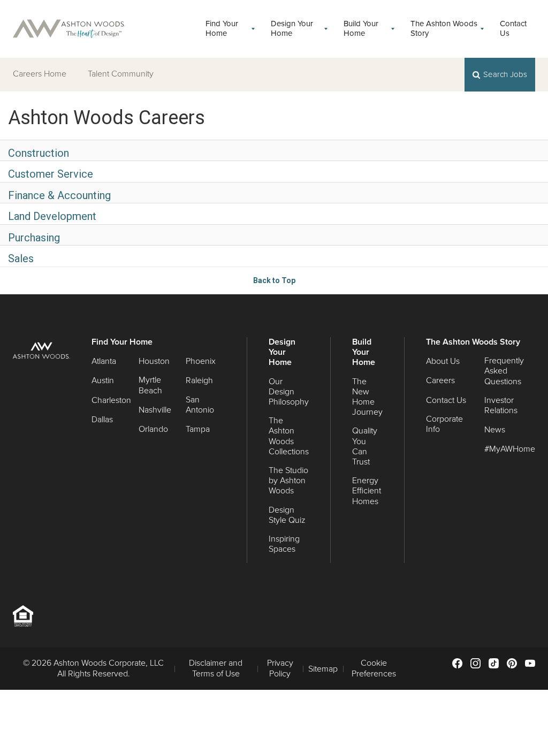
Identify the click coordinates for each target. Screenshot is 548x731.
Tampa (198, 429)
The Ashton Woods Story (443, 29)
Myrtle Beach (150, 385)
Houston (154, 361)
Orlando (153, 429)
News (494, 430)
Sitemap (323, 669)
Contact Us (513, 29)
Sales (21, 258)
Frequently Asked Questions (504, 371)
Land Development (52, 216)
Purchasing (34, 237)
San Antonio (200, 405)
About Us (443, 361)
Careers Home (39, 73)
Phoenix (201, 361)
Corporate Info (444, 424)
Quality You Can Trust (364, 446)
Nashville (155, 410)
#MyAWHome (509, 449)
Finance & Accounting (59, 195)
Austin (103, 381)
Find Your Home (222, 29)
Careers (440, 381)
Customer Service (50, 173)
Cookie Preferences (374, 668)
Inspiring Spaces (284, 544)
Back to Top (274, 280)
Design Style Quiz (287, 515)
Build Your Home (361, 29)
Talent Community (121, 73)
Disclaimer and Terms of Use (215, 668)
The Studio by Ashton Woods (288, 481)
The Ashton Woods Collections (289, 436)
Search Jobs (505, 74)
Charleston (111, 400)
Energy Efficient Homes (366, 491)
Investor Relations (500, 405)
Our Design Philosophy (289, 392)
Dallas (102, 420)
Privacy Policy (280, 668)
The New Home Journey (367, 397)
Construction (38, 153)
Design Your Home (292, 29)
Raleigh (199, 381)
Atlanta (104, 361)
